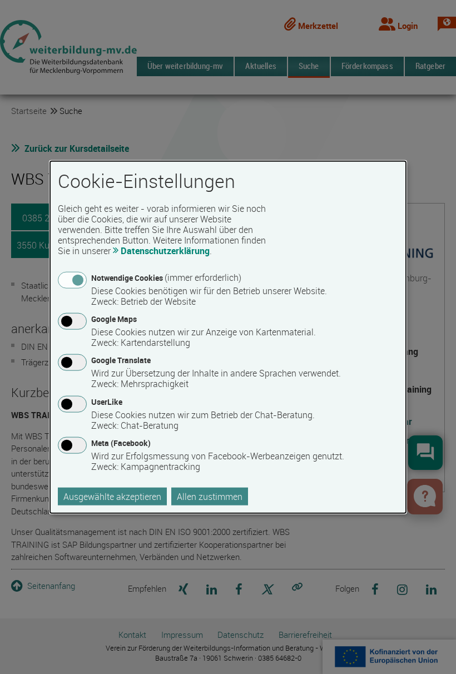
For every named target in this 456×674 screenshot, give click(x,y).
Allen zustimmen (209, 496)
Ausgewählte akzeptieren (112, 496)
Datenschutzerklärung (165, 251)
